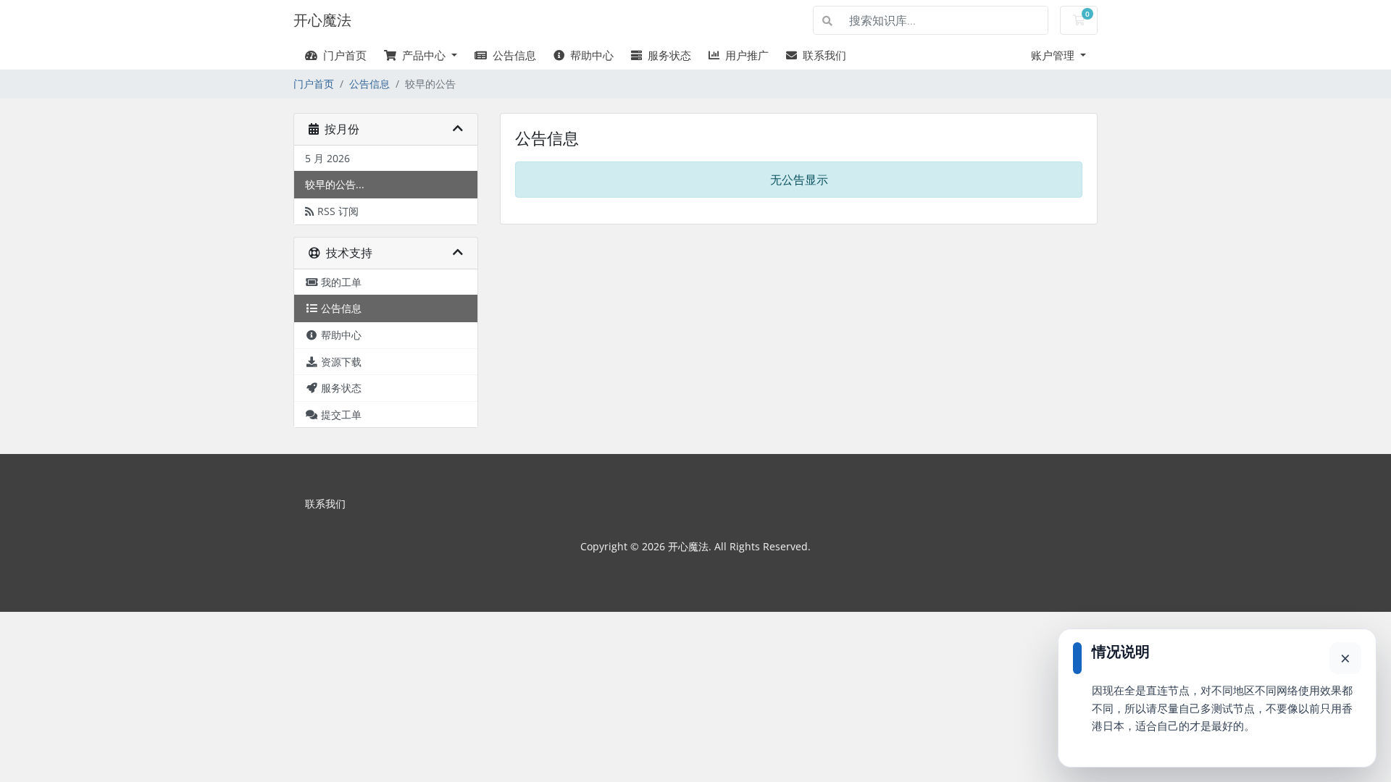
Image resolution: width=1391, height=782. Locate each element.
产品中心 (422, 55)
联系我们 (821, 55)
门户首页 (342, 55)
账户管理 (1054, 55)
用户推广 (744, 55)
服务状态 (666, 55)
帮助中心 (589, 55)
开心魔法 (322, 20)
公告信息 (511, 55)
